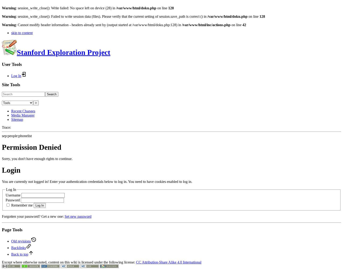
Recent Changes (23, 111)
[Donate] (30, 267)
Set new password (78, 216)
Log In (39, 205)
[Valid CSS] (89, 267)
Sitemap (17, 119)
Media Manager (23, 115)
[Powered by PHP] (50, 267)
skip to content (22, 33)
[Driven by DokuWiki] (109, 267)
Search (51, 94)
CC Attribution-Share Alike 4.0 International (168, 262)
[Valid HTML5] (70, 267)
